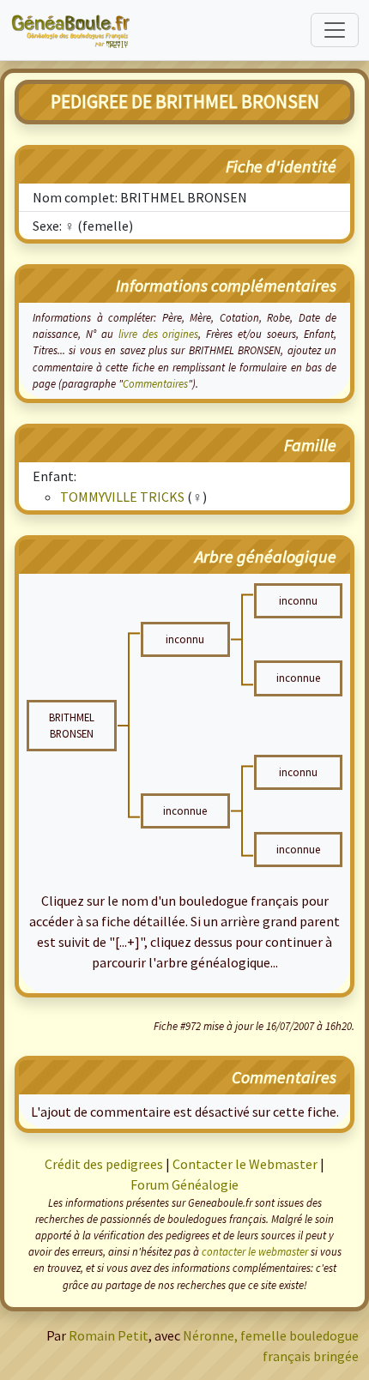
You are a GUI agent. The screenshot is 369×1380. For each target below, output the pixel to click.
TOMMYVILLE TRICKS (122, 496)
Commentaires (155, 383)
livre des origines (158, 333)
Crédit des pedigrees (104, 1163)
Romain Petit (108, 1335)
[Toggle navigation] (335, 30)
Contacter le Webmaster (245, 1163)
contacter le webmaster (255, 1251)
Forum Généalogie (184, 1184)
